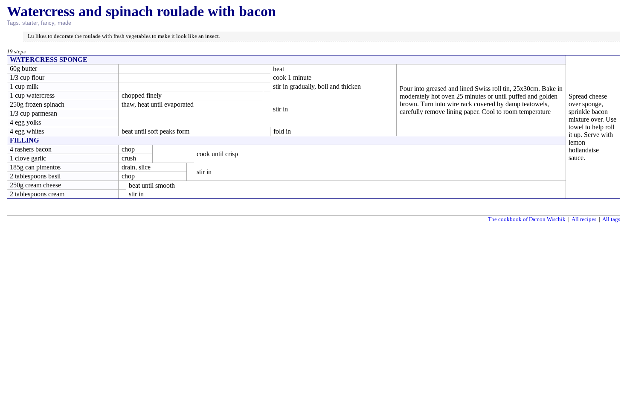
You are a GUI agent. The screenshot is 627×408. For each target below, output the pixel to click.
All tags (611, 219)
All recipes (584, 219)
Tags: (13, 23)
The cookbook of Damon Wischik (527, 219)
